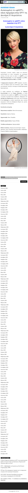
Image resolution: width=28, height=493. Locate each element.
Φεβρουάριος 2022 (4, 304)
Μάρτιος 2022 (3, 302)
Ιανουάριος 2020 (4, 358)
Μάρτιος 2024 (3, 250)
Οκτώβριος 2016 (4, 442)
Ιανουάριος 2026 (4, 203)
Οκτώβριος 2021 (4, 313)
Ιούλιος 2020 (3, 345)
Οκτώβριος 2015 (4, 453)
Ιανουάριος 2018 (4, 410)
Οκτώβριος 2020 (4, 339)
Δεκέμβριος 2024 (4, 231)
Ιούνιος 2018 (3, 399)
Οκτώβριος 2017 (4, 417)
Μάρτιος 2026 (3, 199)
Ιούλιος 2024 (3, 242)
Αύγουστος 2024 (4, 240)
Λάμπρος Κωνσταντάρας (21, 177)
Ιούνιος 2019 (3, 373)
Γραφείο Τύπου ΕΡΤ (4, 7)
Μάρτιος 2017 (3, 432)
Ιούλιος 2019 (3, 371)
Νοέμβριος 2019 (4, 363)
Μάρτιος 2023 (3, 276)
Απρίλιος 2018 (4, 404)
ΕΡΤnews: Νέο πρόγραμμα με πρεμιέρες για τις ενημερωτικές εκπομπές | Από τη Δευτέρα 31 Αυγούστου (13, 471)
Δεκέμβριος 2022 (4, 283)
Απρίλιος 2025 (4, 222)
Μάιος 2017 (3, 427)
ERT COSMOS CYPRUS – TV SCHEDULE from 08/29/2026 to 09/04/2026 (14, 479)
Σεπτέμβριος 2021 (4, 315)
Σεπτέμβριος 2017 (4, 419)
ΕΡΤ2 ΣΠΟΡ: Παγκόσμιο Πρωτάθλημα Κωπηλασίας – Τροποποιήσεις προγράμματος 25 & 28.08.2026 (12, 475)
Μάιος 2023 (3, 272)
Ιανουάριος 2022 (4, 306)
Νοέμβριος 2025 (4, 207)
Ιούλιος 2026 (3, 190)
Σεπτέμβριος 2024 (4, 237)
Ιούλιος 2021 (3, 319)
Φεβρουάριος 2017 (4, 434)
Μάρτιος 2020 (3, 354)
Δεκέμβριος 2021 (4, 309)
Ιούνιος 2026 (3, 192)
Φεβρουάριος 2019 (4, 382)
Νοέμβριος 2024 (4, 233)
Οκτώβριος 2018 (4, 391)
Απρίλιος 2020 (4, 352)
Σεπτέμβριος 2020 (4, 341)
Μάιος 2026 (3, 194)
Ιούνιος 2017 (3, 425)
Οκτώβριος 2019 (4, 365)
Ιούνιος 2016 (3, 451)
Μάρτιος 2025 (3, 224)
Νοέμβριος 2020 (4, 337)
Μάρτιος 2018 (3, 406)
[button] (25, 2)
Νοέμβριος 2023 (4, 259)
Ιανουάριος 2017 (4, 436)
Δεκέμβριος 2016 (4, 438)
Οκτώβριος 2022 (4, 287)
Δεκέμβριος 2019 (4, 360)
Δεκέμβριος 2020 (4, 335)
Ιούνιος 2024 (3, 244)
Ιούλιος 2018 (3, 397)
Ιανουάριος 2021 (4, 332)
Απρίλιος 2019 (4, 378)
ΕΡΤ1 (15, 177)
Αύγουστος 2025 (4, 214)
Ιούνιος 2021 (3, 322)
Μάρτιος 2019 (3, 380)
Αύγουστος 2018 (4, 395)
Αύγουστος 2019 (4, 369)
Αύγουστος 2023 (4, 265)
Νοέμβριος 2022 (4, 285)
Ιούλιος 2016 (3, 449)
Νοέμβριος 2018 (4, 388)
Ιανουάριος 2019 (4, 384)
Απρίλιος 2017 (4, 429)
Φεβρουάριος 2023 (4, 278)
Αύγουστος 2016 (4, 447)
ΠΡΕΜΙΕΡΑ (12, 178)
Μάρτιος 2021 (3, 328)
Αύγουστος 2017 (4, 421)
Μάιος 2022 (3, 298)
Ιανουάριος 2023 (4, 281)
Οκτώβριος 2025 (4, 209)
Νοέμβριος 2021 (4, 311)
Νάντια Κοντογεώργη (5, 178)
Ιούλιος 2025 (3, 216)
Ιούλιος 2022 (3, 294)
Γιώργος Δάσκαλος (9, 177)
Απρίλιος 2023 (4, 274)
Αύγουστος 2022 (4, 291)
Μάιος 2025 (3, 220)
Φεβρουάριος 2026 (4, 201)
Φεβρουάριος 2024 (4, 253)
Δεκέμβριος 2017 (4, 412)
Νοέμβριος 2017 (4, 414)
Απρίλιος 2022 (4, 300)
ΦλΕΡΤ (16, 178)
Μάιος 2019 (3, 376)
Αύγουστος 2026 (4, 188)
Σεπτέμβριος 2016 (4, 445)
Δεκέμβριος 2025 (4, 205)
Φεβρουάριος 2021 (4, 330)
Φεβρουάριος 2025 (4, 227)
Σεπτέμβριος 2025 (4, 212)
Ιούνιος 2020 (3, 347)
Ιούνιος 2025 (3, 218)
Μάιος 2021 (3, 324)
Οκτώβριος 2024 (4, 235)
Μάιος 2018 (3, 401)
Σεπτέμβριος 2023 (4, 263)
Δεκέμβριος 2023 (4, 257)
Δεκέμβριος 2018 (4, 386)
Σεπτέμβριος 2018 (4, 393)
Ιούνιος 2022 (3, 296)
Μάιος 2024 (3, 246)
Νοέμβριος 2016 (4, 440)
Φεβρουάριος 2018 (4, 408)
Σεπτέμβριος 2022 (4, 289)
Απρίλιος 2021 (4, 326)
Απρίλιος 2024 (4, 248)
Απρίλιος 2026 (4, 196)
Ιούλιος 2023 (3, 268)
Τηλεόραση (12, 7)
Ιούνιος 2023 (3, 270)
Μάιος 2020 (3, 350)
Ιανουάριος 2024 (4, 255)
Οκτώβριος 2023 (4, 261)
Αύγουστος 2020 (4, 343)
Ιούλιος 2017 (3, 423)
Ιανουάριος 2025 (4, 229)
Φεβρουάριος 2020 (4, 356)
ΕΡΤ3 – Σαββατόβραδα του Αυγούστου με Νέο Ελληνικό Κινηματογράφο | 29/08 (12, 467)
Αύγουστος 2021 (4, 317)
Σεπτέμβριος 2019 (4, 367)
